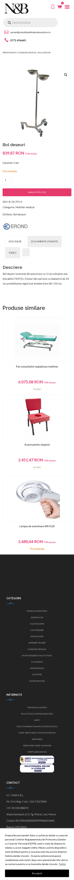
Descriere (15, 241)
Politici (62, 864)
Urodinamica (37, 668)
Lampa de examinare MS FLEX (37, 526)
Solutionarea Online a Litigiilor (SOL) (37, 726)
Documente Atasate (44, 241)
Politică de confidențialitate (37, 713)
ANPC (37, 720)
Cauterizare (37, 630)
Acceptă (37, 873)
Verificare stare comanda (37, 745)
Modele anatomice (37, 611)
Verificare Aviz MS (37, 752)
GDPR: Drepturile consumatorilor (37, 732)
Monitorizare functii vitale (37, 655)
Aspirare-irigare (37, 642)
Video (13, 252)
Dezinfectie (37, 617)
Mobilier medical (27, 52)
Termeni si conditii (37, 707)
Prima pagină (10, 52)
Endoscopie (37, 636)
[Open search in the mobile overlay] (30, 22)
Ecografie (37, 662)
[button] (66, 75)
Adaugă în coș (37, 192)
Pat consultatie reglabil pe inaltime (37, 366)
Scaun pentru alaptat (37, 444)
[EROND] (15, 226)
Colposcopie (37, 623)
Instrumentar (37, 681)
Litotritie (37, 674)
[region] (37, 854)
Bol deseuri (19, 214)
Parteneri (37, 739)
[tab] (15, 241)
